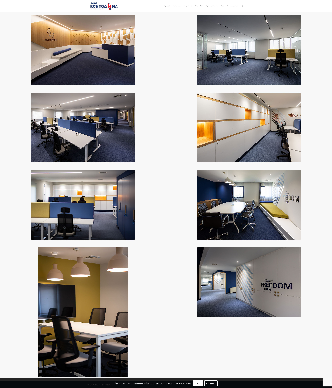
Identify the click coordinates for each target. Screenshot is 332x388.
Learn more (211, 383)
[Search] (241, 6)
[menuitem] (167, 6)
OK (198, 383)
